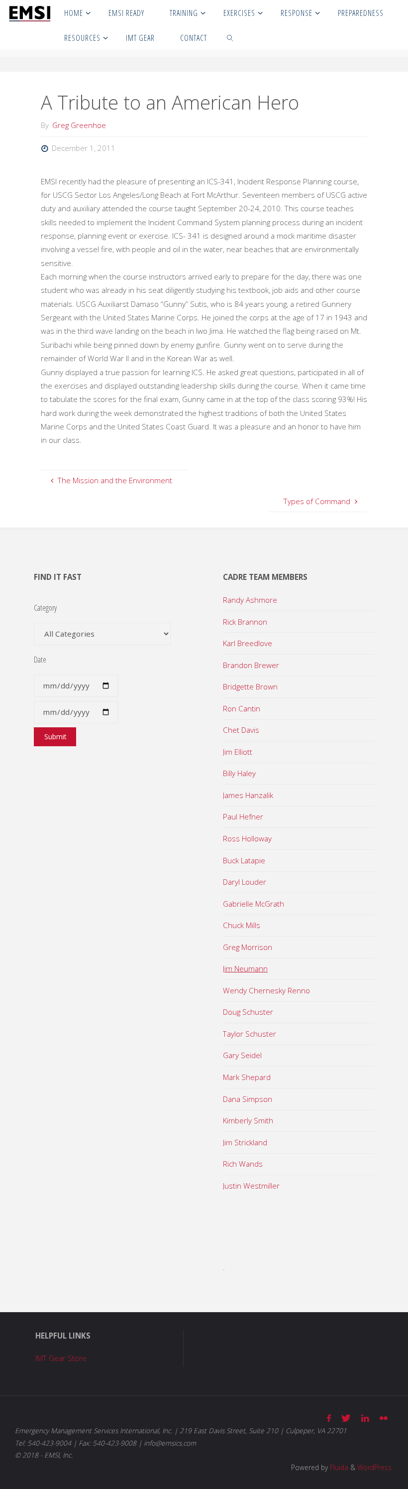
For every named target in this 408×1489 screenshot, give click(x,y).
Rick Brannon (245, 622)
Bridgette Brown (250, 686)
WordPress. (375, 1467)
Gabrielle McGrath (253, 904)
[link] (230, 37)
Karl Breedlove (247, 643)
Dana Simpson (247, 1099)
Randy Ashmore (250, 600)
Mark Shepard (247, 1077)
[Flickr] (383, 1418)
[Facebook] (329, 1418)
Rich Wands (243, 1164)
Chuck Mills (241, 925)
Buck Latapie (244, 860)
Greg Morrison (247, 947)
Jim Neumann (245, 968)
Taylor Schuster (249, 1034)
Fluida (338, 1467)
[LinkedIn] (365, 1418)
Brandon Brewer (251, 665)
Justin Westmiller (251, 1186)
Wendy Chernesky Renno (266, 990)
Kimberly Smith (248, 1120)
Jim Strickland (245, 1142)
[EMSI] (29, 12)
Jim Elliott (237, 752)
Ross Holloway (247, 838)
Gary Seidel (242, 1055)
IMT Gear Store (61, 1358)
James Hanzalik (248, 795)
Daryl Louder (244, 882)
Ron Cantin (241, 708)
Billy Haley (239, 773)
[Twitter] (346, 1418)
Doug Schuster (248, 1012)
